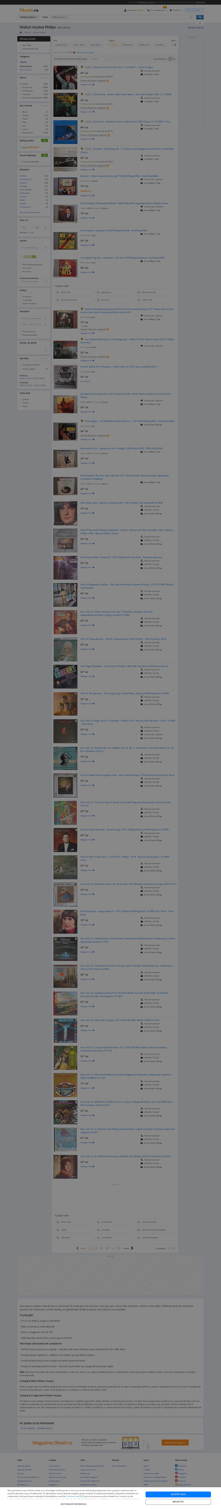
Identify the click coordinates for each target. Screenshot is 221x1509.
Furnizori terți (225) (75, 1496)
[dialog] (110, 1498)
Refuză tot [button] (178, 1501)
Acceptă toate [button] (178, 1494)
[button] (74, 1503)
